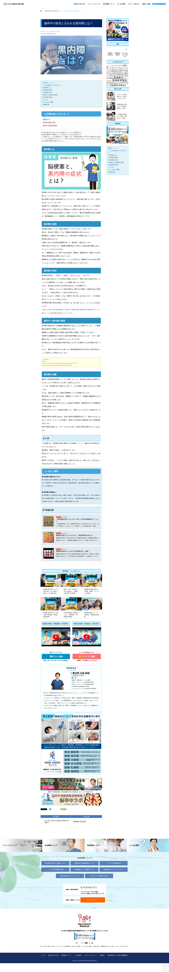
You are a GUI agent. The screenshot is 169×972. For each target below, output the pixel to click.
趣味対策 (112, 83)
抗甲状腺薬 (113, 73)
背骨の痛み (116, 76)
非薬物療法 (114, 85)
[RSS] (92, 943)
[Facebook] (73, 678)
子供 (110, 71)
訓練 (127, 82)
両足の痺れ (116, 70)
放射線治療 (118, 73)
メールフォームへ (92, 900)
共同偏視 (121, 70)
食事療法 (122, 85)
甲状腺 (114, 74)
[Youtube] (86, 943)
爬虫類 (111, 74)
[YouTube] (76, 678)
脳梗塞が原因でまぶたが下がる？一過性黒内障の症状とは (74, 535)
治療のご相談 (146, 4)
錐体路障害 (116, 83)
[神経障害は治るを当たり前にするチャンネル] (71, 790)
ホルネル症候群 (118, 68)
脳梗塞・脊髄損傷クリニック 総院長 (81, 680)
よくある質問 (121, 4)
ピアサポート (123, 67)
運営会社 (102, 955)
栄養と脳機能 (124, 73)
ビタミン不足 (117, 67)
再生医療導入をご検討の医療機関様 (117, 955)
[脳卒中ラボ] (71, 805)
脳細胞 (111, 78)
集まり (108, 85)
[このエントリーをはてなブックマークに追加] (50, 809)
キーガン (108, 65)
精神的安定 (111, 76)
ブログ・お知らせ (133, 4)
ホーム (43, 955)
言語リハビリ (117, 82)
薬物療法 (118, 77)
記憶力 (108, 83)
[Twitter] (71, 678)
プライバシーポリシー (90, 955)
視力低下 (110, 80)
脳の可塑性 (121, 76)
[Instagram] (74, 678)
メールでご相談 (88, 656)
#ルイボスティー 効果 (125, 54)
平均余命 (114, 72)
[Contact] (89, 943)
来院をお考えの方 (79, 4)
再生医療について (108, 4)
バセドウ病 (111, 67)
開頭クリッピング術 (123, 83)
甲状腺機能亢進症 (120, 74)
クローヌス (114, 65)
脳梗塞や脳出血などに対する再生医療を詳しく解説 (72, 551)
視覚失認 (108, 82)
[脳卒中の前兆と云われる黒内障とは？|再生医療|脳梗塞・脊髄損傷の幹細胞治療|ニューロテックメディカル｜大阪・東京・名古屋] (13, 4)
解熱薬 (112, 82)
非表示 (53, 82)
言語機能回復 (123, 82)
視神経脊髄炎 (119, 80)
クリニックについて (94, 4)
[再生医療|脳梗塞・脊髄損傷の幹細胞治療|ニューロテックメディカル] (84, 920)
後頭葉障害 (119, 71)
